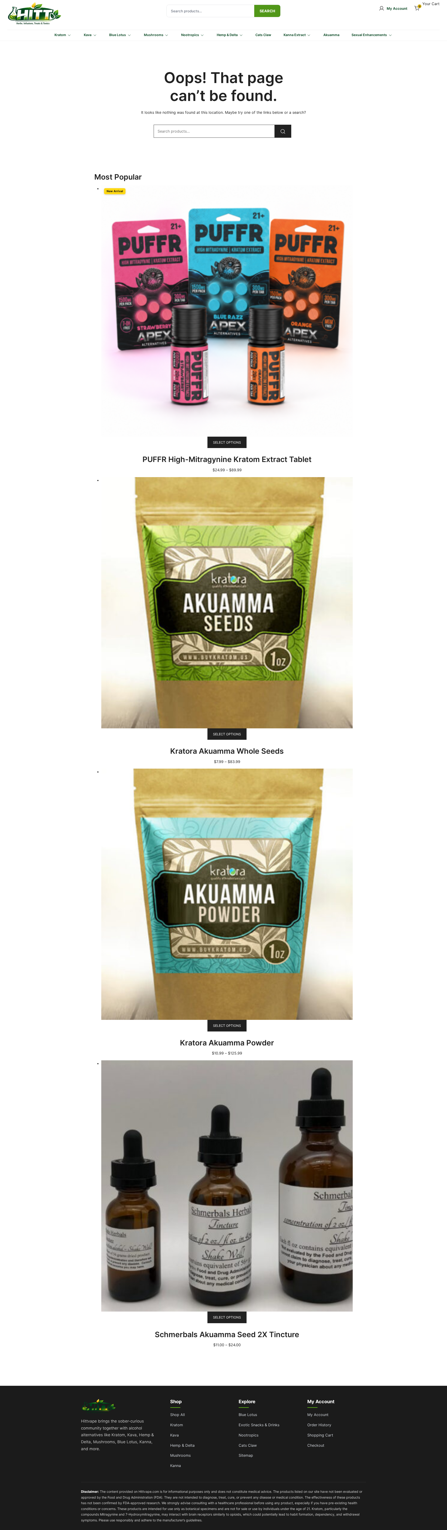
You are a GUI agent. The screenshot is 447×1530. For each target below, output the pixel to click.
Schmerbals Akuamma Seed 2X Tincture (227, 1334)
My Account (317, 1414)
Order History (319, 1425)
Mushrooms (153, 35)
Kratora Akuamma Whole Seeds (227, 751)
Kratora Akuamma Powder (227, 1042)
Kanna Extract (295, 35)
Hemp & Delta (227, 35)
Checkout (315, 1445)
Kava (87, 35)
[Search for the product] (267, 11)
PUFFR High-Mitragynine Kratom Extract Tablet (227, 459)
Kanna (175, 1465)
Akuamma (331, 35)
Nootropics (190, 35)
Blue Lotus (117, 35)
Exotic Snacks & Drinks (259, 1425)
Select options (227, 442)
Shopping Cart (320, 1435)
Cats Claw (263, 35)
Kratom (60, 35)
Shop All (177, 1414)
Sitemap (246, 1455)
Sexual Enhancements (369, 35)
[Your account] (393, 8)
